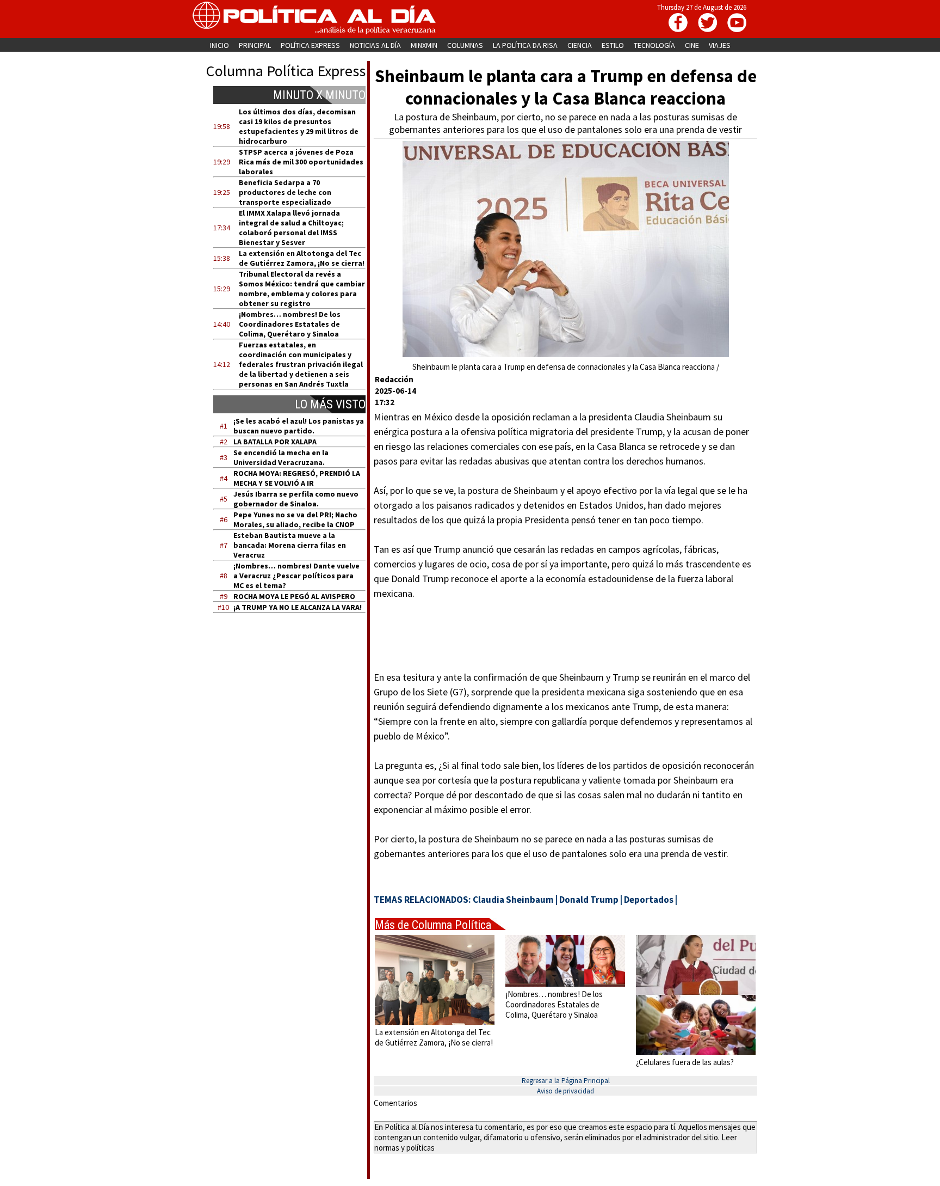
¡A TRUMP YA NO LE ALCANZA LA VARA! (297, 607)
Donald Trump (589, 900)
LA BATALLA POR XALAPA (275, 442)
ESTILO (613, 45)
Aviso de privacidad (565, 1091)
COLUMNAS (465, 45)
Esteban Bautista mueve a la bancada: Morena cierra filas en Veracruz (289, 545)
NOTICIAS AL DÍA (375, 45)
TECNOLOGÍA (654, 45)
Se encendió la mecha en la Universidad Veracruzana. (281, 457)
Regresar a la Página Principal (566, 1080)
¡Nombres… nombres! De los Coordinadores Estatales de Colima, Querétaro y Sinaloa (290, 324)
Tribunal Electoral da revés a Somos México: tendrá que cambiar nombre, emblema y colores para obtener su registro (302, 288)
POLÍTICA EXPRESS (310, 45)
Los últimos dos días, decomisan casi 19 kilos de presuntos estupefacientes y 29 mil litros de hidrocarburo (298, 126)
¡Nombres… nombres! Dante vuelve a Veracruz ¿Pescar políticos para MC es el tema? (296, 575)
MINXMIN (424, 45)
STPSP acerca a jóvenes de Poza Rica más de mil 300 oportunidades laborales (301, 161)
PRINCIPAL (255, 45)
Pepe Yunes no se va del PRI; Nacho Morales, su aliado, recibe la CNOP (295, 519)
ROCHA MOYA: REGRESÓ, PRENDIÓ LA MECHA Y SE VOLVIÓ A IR (296, 478)
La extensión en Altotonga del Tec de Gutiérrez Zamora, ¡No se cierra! (301, 258)
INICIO (219, 45)
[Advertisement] (296, 724)
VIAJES (720, 45)
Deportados (648, 900)
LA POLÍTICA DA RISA (525, 45)
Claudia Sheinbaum (513, 900)
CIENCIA (579, 45)
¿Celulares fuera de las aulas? (685, 1062)
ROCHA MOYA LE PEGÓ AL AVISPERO (294, 596)
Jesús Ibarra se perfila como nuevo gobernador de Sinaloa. (295, 499)
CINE (692, 45)
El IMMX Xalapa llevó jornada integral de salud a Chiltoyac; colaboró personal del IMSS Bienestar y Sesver (291, 227)
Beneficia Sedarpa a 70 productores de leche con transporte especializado (285, 192)
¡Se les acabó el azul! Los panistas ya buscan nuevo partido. (298, 426)
